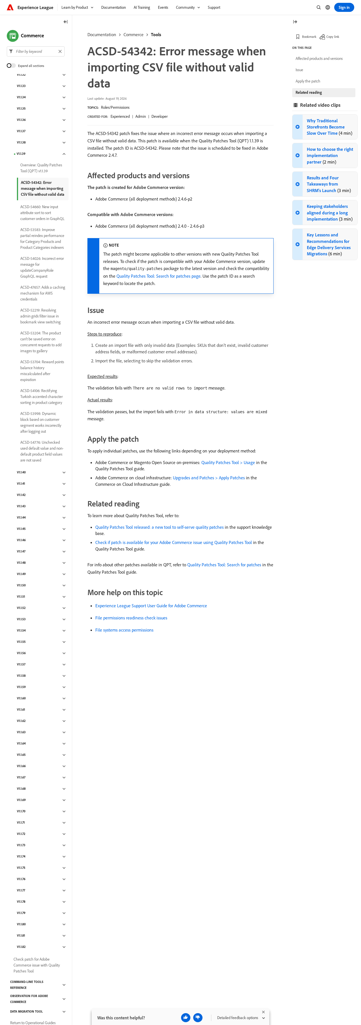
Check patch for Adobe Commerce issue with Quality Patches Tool (37, 965)
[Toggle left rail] (66, 22)
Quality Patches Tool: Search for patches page (158, 276)
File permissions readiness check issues (131, 618)
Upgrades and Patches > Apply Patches (209, 477)
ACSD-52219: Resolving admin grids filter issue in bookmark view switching (40, 316)
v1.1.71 (21, 823)
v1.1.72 (21, 834)
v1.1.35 (21, 109)
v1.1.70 (21, 811)
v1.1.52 (21, 608)
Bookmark (309, 36)
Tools (156, 34)
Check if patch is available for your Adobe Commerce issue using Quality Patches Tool (173, 542)
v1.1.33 (21, 86)
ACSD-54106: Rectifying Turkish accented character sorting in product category (41, 396)
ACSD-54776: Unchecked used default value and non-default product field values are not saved (41, 451)
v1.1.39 (21, 154)
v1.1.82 (21, 947)
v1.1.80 (21, 924)
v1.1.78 (21, 902)
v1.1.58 (21, 676)
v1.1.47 (21, 552)
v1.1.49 (21, 574)
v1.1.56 (21, 653)
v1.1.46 (21, 540)
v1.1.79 (21, 913)
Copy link (332, 36)
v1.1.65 (21, 755)
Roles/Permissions (115, 107)
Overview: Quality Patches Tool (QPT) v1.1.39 (41, 167)
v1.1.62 (21, 721)
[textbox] (36, 51)
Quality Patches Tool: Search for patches (224, 564)
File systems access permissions (124, 630)
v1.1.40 (21, 473)
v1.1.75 (21, 868)
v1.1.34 (21, 97)
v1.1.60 (21, 698)
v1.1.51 (21, 597)
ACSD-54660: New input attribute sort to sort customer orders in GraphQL (42, 212)
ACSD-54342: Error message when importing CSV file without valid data (42, 188)
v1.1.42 (21, 495)
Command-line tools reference (26, 985)
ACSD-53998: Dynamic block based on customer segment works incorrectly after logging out (40, 422)
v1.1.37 (21, 131)
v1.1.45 (21, 529)
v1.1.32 (21, 75)
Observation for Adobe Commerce (29, 999)
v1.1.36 (21, 120)
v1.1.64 (21, 744)
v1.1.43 (21, 506)
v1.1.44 (21, 518)
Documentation (101, 34)
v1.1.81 (21, 936)
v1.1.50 (21, 585)
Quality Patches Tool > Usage (228, 462)
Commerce (134, 34)
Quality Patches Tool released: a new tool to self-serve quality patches (159, 527)
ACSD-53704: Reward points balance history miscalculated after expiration (42, 370)
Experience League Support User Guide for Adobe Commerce (151, 605)
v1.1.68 (21, 789)
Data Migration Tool (26, 1012)
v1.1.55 (21, 642)
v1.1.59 (21, 687)
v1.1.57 (21, 665)
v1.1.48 (21, 563)
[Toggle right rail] (295, 22)
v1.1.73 (21, 845)
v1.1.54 (21, 631)
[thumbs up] (185, 1017)
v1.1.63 (21, 732)
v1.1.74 (21, 857)
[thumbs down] (197, 1017)
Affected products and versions (319, 58)
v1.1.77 (21, 891)
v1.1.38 (21, 143)
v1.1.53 (21, 619)
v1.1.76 (21, 879)
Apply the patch (308, 81)
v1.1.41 (21, 484)
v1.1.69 (21, 800)
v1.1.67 (21, 778)
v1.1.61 (21, 710)
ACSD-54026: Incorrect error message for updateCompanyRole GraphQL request (42, 267)
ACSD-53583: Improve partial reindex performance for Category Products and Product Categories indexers (42, 238)
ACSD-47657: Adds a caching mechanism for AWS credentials (42, 293)
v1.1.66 (21, 766)
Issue (299, 69)
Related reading (309, 92)
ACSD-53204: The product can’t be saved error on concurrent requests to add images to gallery (40, 341)
